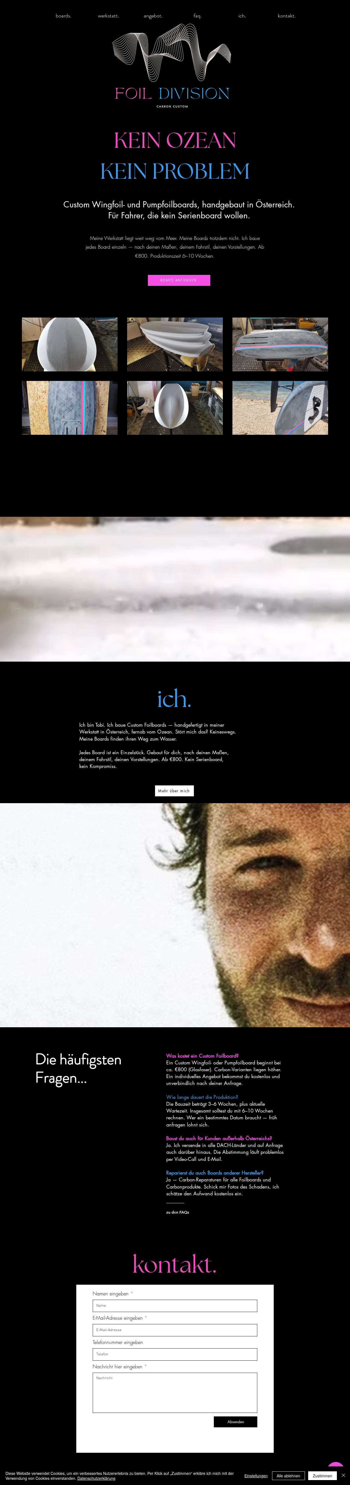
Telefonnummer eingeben (118, 1342)
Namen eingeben (111, 1293)
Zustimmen (322, 1475)
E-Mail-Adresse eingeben (118, 1317)
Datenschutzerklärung (96, 1478)
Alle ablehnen (288, 1475)
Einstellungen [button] (256, 1475)
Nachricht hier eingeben (117, 1366)
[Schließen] (343, 1476)
